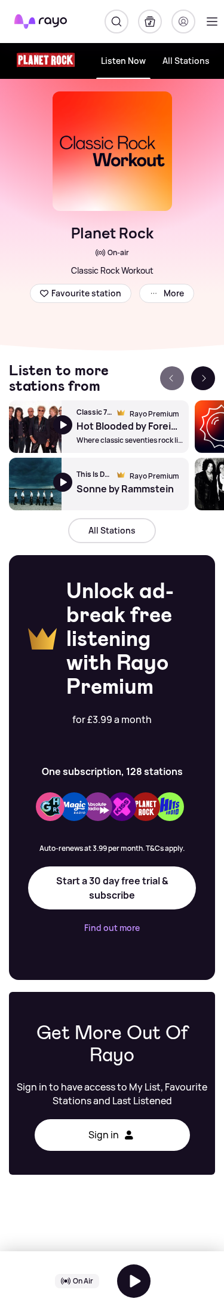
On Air (83, 1281)
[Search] (116, 21)
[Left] (172, 378)
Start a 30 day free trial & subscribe (112, 888)
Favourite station (86, 293)
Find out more (112, 928)
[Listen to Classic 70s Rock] (35, 426)
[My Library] (150, 21)
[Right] (203, 378)
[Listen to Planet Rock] (134, 1281)
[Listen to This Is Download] (35, 484)
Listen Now (123, 60)
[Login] (183, 21)
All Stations (186, 60)
